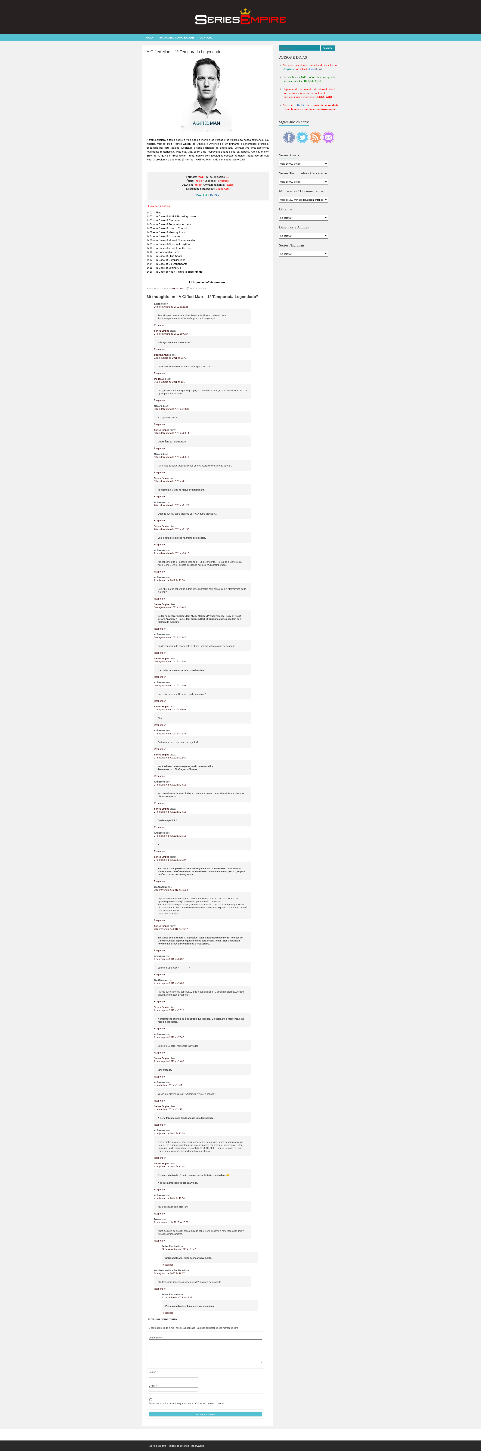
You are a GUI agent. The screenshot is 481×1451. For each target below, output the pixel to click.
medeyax (159, 379)
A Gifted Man (177, 288)
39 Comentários (198, 288)
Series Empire (161, 331)
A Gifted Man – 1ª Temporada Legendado (184, 51)
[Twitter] (302, 142)
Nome (152, 1372)
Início (149, 37)
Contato (206, 37)
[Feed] (315, 142)
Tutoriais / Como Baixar (176, 37)
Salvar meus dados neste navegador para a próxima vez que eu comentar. (187, 1403)
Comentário (155, 1337)
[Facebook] (289, 142)
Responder (160, 325)
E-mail (153, 1385)
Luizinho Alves (162, 355)
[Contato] (328, 142)
